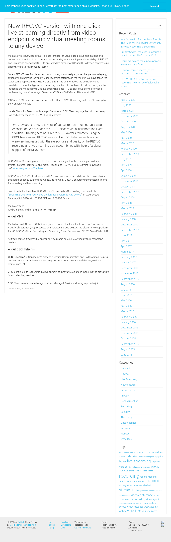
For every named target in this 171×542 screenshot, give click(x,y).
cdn (138, 452)
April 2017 (126, 246)
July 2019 (126, 159)
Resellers (65, 522)
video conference (142, 495)
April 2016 (126, 306)
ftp (156, 456)
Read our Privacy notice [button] (115, 6)
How (50, 522)
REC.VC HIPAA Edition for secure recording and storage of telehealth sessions (140, 82)
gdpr (160, 456)
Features (51, 524)
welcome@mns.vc (82, 527)
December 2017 (129, 224)
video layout (152, 499)
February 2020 (129, 148)
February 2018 (129, 213)
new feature (135, 467)
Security (125, 411)
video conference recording (139, 497)
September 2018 (130, 192)
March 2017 (127, 251)
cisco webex (155, 452)
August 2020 (128, 127)
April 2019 (126, 170)
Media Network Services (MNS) (23, 524)
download (143, 456)
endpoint (150, 456)
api (121, 452)
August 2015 (128, 349)
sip (120, 485)
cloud (121, 456)
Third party (126, 417)
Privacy (125, 395)
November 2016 (129, 273)
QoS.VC (21, 522)
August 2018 (128, 197)
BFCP (132, 452)
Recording (126, 406)
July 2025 (126, 105)
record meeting (148, 476)
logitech (155, 461)
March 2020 (127, 143)
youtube (146, 511)
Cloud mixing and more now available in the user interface (141, 62)
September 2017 (130, 230)
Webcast (125, 433)
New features (128, 384)
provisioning (134, 471)
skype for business (132, 485)
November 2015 (129, 333)
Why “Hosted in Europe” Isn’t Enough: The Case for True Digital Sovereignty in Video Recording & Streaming (141, 43)
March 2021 (127, 110)
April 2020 (126, 137)
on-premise (145, 467)
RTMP (156, 481)
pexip (155, 466)
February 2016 (129, 316)
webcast (144, 503)
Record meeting (129, 401)
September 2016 (130, 278)
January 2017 (128, 262)
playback (123, 470)
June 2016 (126, 295)
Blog (63, 527)
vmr (137, 503)
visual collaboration (127, 503)
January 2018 (128, 219)
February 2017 (129, 257)
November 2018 (129, 181)
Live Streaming (129, 379)
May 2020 (126, 132)
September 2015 (130, 344)
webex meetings (135, 506)
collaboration (131, 456)
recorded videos (146, 471)
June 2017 (126, 235)
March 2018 (127, 208)
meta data (124, 466)
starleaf (147, 485)
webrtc (123, 511)
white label (126, 438)
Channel (125, 368)
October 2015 (128, 338)
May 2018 (126, 203)
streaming (128, 489)
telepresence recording (146, 490)
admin (32, 288)
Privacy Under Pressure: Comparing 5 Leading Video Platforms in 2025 (141, 53)
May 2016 (126, 300)
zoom (154, 511)
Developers (66, 524)
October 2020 (128, 121)
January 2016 (128, 322)
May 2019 (126, 165)
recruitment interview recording (135, 481)
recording (129, 475)
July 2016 (126, 289)
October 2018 (128, 186)
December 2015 (129, 327)
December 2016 (129, 268)
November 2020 (129, 116)
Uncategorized (128, 422)
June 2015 (126, 354)
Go (159, 25)
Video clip (126, 428)
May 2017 (126, 240)
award (126, 453)
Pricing (51, 527)
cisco (143, 452)
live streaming (139, 461)
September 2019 (130, 154)
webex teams (151, 506)
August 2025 (128, 100)
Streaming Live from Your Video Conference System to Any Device (45, 194)
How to (125, 373)
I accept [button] (154, 6)
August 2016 (128, 284)
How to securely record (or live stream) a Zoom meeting (137, 71)
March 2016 (127, 311)
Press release (128, 390)
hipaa (122, 461)
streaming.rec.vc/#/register (28, 168)
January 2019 (128, 175)
